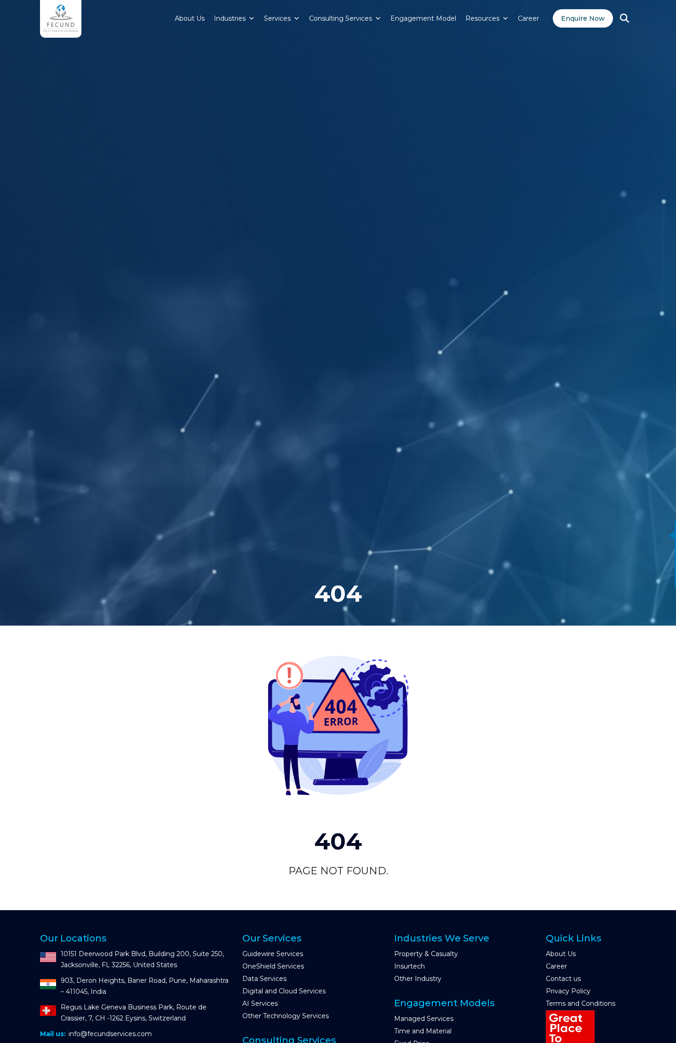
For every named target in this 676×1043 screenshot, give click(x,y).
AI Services (260, 1003)
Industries (230, 18)
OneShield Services (273, 966)
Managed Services (423, 1019)
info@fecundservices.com (110, 1034)
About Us (190, 18)
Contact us (563, 979)
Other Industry (417, 979)
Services (277, 18)
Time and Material (423, 1031)
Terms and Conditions (580, 1003)
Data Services (264, 979)
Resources (482, 18)
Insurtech (409, 966)
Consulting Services (340, 18)
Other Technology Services (285, 1016)
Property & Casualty (426, 954)
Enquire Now (583, 18)
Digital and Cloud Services (284, 991)
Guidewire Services (272, 954)
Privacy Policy (568, 991)
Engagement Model (423, 18)
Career (528, 18)
